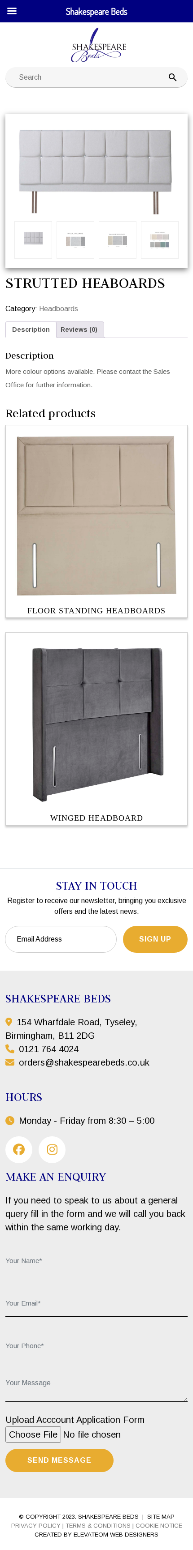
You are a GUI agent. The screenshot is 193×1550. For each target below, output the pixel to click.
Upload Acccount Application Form (75, 1420)
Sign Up (155, 939)
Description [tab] (31, 329)
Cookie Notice (159, 1525)
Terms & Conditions (98, 1525)
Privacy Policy (36, 1525)
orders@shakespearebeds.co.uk (84, 1062)
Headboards (58, 309)
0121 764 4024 (47, 1049)
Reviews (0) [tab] (79, 329)
